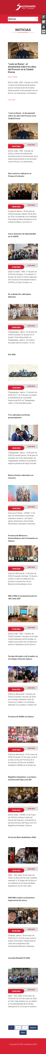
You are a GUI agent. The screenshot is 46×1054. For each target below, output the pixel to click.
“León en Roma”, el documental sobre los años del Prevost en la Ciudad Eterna (22, 116)
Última (23, 1032)
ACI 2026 (12, 354)
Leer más (11, 100)
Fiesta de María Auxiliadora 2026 (22, 837)
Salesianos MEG (30, 1044)
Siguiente (33, 1027)
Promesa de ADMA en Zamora (21, 717)
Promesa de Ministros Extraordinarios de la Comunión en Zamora (23, 538)
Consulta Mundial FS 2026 (19, 958)
